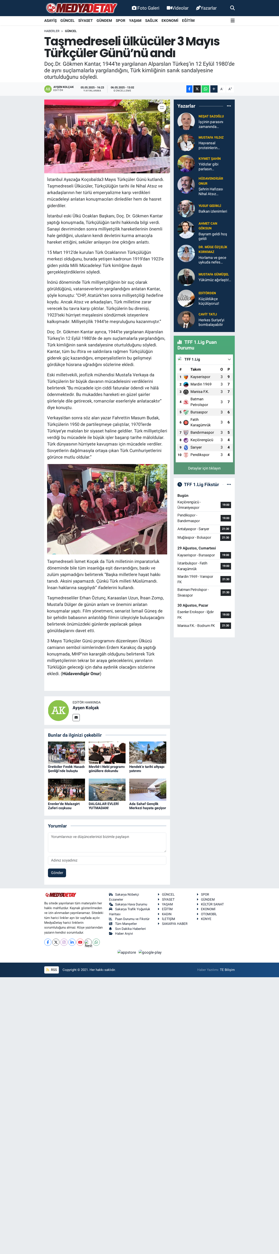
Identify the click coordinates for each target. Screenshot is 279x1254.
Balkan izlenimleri (213, 211)
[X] (56, 942)
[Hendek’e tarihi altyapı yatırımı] (147, 752)
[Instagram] (64, 942)
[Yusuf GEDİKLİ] (186, 208)
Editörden (207, 293)
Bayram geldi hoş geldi (213, 236)
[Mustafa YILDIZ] (186, 142)
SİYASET (85, 20)
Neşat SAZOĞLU (211, 116)
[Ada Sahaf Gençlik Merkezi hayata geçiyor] (147, 789)
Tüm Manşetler (126, 924)
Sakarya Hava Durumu (131, 904)
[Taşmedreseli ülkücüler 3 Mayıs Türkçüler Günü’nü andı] (107, 136)
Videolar (180, 8)
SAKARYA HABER (174, 924)
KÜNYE (206, 919)
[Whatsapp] (96, 942)
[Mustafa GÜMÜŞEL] (186, 277)
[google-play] (150, 952)
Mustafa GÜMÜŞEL (214, 274)
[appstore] (127, 952)
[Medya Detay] (81, 8)
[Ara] (232, 8)
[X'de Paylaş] (197, 89)
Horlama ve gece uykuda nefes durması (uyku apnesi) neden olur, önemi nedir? (214, 260)
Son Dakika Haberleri (130, 929)
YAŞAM (135, 20)
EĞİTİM (188, 20)
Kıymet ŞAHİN (210, 159)
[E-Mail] (76, 717)
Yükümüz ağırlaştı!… (215, 280)
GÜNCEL (67, 20)
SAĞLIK (151, 20)
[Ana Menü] (233, 21)
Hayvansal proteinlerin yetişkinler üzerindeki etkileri (213, 145)
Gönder (57, 872)
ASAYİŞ (50, 20)
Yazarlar (209, 8)
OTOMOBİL (209, 914)
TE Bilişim (227, 970)
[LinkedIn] (72, 942)
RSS (53, 970)
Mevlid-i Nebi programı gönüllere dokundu (107, 769)
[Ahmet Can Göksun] (186, 229)
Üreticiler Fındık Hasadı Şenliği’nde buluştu (66, 769)
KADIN (167, 914)
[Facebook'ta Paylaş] (189, 89)
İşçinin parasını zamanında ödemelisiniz (211, 124)
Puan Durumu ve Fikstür (132, 919)
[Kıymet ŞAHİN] (186, 163)
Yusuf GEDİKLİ (210, 206)
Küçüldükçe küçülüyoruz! (209, 301)
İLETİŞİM (168, 919)
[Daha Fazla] (214, 89)
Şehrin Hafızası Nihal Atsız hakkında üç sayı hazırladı (212, 191)
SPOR (120, 20)
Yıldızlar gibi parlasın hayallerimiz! (209, 166)
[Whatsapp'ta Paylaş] (205, 89)
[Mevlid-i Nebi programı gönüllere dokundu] (107, 752)
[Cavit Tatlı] (186, 319)
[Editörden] (186, 298)
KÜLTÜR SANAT (212, 904)
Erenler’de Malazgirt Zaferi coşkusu (64, 806)
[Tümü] (229, 106)
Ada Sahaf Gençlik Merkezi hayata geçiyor (147, 806)
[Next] (88, 942)
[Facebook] (47, 942)
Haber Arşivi (124, 934)
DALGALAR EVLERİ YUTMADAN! (104, 806)
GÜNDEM (104, 20)
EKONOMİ (170, 20)
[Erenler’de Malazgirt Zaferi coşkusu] (66, 789)
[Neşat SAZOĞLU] (186, 121)
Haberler (52, 31)
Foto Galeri (148, 8)
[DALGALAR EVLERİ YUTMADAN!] (107, 789)
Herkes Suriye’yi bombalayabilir (211, 322)
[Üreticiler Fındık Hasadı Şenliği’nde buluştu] (66, 752)
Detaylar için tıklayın (204, 468)
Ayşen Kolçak (86, 707)
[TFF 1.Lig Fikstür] (229, 484)
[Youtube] (80, 942)
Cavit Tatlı (208, 314)
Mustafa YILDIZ (211, 137)
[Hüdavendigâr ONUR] (186, 184)
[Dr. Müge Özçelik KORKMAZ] (186, 253)
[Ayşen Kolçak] (58, 710)
